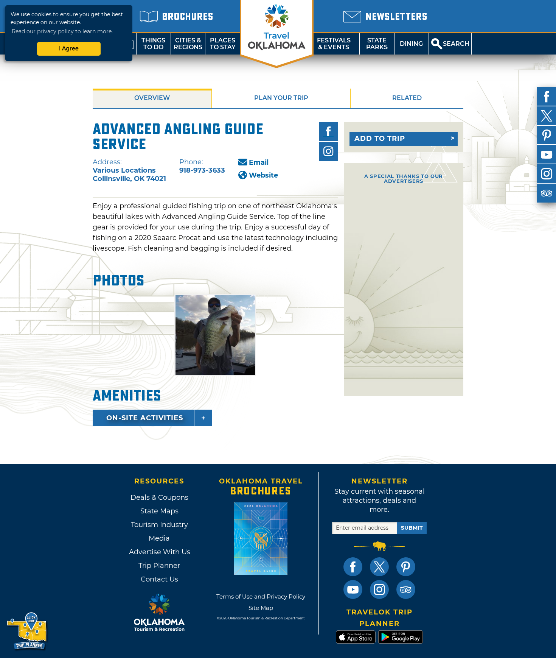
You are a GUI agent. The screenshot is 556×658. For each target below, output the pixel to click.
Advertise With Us (159, 552)
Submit (412, 527)
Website (263, 175)
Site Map (260, 607)
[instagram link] (379, 589)
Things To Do (153, 44)
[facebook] (546, 96)
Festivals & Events (334, 44)
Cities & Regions (188, 44)
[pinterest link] (405, 566)
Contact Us (159, 579)
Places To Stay (223, 44)
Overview (152, 97)
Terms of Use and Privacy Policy (260, 596)
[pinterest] (546, 135)
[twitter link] (379, 566)
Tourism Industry (159, 525)
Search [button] (456, 43)
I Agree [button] (69, 48)
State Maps (159, 511)
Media (159, 538)
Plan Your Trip (281, 97)
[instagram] (546, 173)
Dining (411, 43)
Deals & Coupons (159, 497)
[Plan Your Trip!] (27, 631)
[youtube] (546, 154)
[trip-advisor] (546, 193)
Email (259, 162)
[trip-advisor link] (405, 589)
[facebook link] (352, 566)
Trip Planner (159, 565)
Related (407, 97)
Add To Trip (379, 138)
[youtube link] (352, 589)
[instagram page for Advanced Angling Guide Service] (328, 151)
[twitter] (546, 115)
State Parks (377, 44)
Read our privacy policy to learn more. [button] (62, 31)
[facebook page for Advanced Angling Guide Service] (328, 131)
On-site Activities (144, 418)
